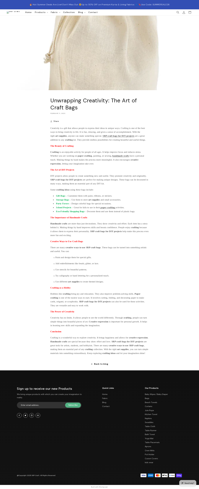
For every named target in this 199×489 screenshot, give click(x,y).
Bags (147, 398)
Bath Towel (150, 434)
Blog (104, 402)
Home (104, 394)
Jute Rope (149, 410)
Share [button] (56, 121)
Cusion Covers (151, 458)
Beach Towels (151, 402)
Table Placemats (152, 442)
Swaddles (149, 422)
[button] (41, 12)
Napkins (148, 418)
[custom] (19, 415)
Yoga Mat (149, 438)
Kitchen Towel (151, 414)
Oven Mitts (149, 450)
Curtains (148, 406)
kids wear (149, 462)
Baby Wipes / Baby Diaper (156, 394)
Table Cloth (150, 426)
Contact (106, 406)
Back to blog (101, 364)
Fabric (105, 398)
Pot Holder (149, 454)
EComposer (103, 487)
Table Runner (150, 430)
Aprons (148, 446)
